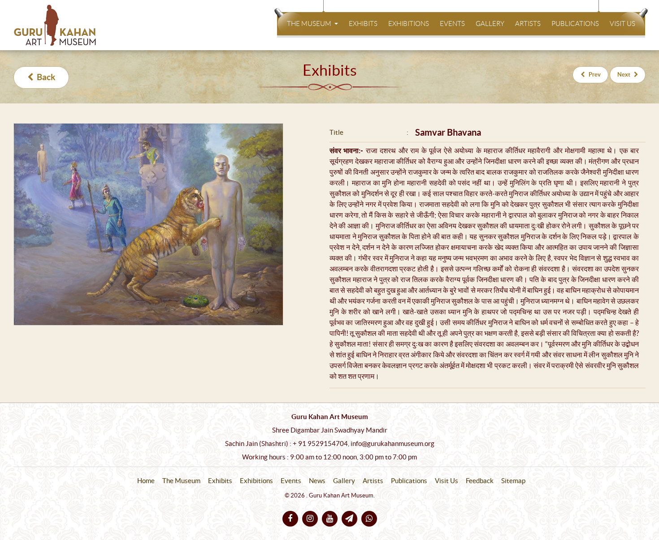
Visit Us (622, 23)
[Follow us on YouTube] (330, 519)
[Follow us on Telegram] (349, 519)
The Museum (310, 23)
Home (146, 480)
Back (46, 77)
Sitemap (513, 480)
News (317, 480)
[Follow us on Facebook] (290, 519)
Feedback (480, 480)
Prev (595, 74)
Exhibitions (408, 23)
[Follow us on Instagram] (310, 519)
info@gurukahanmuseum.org (392, 443)
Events (452, 23)
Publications (575, 23)
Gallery (490, 23)
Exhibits (363, 23)
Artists (528, 23)
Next (623, 74)
